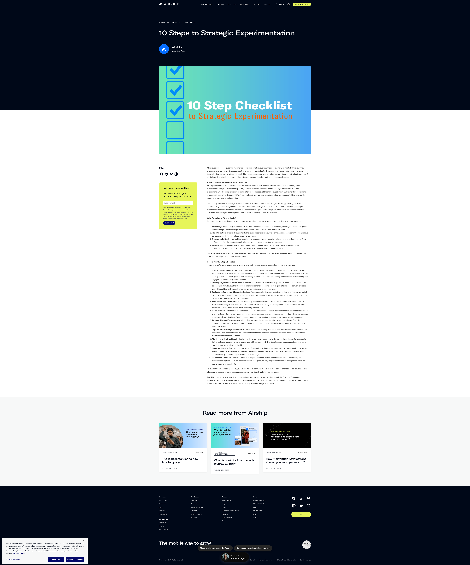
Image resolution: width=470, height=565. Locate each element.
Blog (223, 504)
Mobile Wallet (257, 511)
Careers (161, 511)
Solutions (232, 4)
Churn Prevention (196, 514)
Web (254, 517)
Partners (225, 514)
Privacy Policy (186, 214)
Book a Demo (163, 529)
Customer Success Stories (230, 511)
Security (253, 560)
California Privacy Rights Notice (285, 560)
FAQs (161, 507)
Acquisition (194, 500)
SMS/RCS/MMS (258, 504)
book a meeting (302, 4)
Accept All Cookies (75, 559)
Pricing (256, 4)
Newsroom (162, 504)
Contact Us (162, 523)
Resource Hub (226, 500)
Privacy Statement (265, 560)
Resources (244, 4)
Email (255, 507)
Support (224, 521)
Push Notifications (259, 500)
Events (224, 507)
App (254, 514)
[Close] (83, 540)
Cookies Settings (305, 560)
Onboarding (195, 504)
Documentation (227, 517)
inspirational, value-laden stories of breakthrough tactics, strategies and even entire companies (262, 253)
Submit (168, 223)
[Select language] (288, 4)
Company (267, 4)
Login (281, 4)
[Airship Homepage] (169, 5)
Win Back (194, 517)
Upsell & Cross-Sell (197, 507)
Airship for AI (163, 514)
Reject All (56, 559)
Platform (220, 4)
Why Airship (206, 4)
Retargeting (194, 511)
